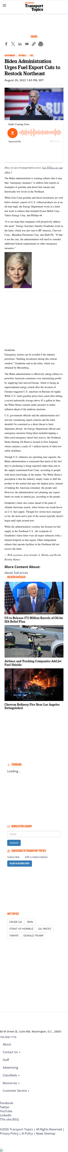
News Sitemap (45, 1133)
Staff (6, 1060)
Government (10, 55)
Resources (10, 1083)
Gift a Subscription (36, 857)
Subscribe (13, 857)
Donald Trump (33, 935)
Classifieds (10, 1075)
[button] (33, 44)
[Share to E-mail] (27, 44)
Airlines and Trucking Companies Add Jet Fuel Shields (33, 663)
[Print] (40, 44)
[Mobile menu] (4, 5)
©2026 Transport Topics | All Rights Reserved (31, 1129)
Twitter (5, 1107)
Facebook (6, 1103)
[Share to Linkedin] (20, 44)
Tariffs (14, 935)
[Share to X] (13, 44)
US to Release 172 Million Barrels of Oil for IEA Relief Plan (34, 620)
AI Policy (27, 1133)
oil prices (44, 928)
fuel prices (21, 573)
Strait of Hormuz (21, 928)
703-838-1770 (8, 1037)
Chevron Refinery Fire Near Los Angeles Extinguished (32, 706)
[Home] (34, 7)
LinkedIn (5, 1115)
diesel (9, 573)
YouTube (6, 1111)
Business (22, 55)
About (7, 1044)
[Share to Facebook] (6, 44)
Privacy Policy (9, 1133)
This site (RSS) (9, 1119)
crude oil (15, 922)
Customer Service (15, 1091)
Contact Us (10, 1052)
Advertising (10, 1068)
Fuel (32, 55)
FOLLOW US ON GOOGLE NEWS (20, 863)
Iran (30, 922)
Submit (14, 842)
